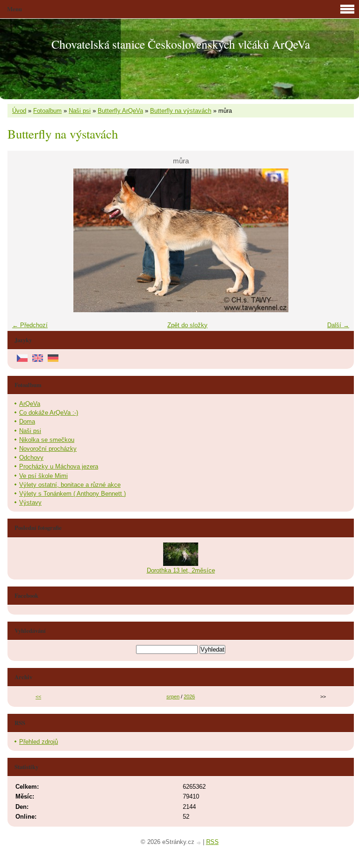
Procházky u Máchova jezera (58, 466)
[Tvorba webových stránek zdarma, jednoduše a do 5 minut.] (199, 843)
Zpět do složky (187, 325)
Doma (27, 421)
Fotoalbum (47, 110)
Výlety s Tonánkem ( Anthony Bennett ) (72, 493)
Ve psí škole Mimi (43, 475)
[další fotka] (338, 240)
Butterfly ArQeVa (120, 110)
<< (38, 696)
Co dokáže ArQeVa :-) (48, 412)
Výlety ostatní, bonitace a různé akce (70, 484)
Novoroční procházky (48, 448)
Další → (338, 325)
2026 (189, 696)
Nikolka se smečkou (46, 439)
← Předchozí (30, 325)
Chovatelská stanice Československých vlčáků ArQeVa (180, 44)
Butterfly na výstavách (180, 110)
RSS (212, 841)
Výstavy (30, 502)
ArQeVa (29, 403)
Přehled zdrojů (38, 741)
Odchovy (31, 457)
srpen (173, 696)
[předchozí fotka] (22, 240)
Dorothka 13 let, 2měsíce (181, 570)
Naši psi (80, 110)
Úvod (19, 110)
